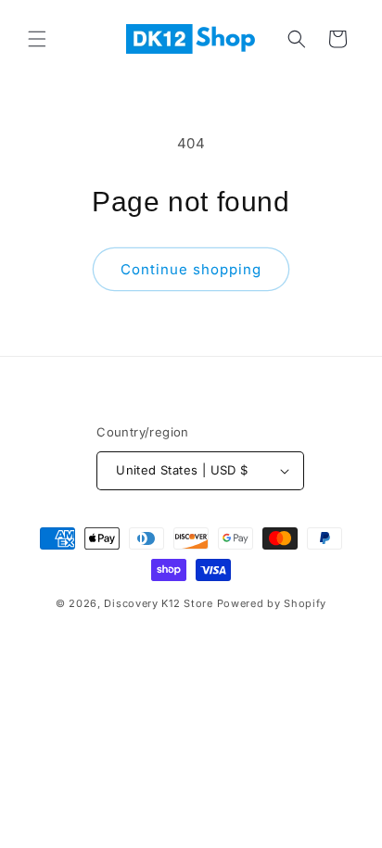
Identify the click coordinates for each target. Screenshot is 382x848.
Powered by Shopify (272, 603)
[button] (37, 39)
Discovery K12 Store (158, 603)
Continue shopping (191, 269)
